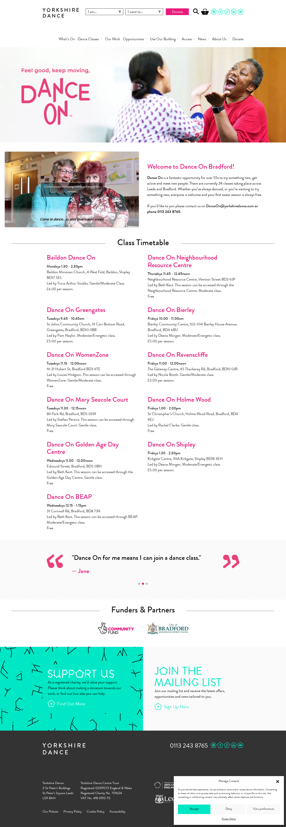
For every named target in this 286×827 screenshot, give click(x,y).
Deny (228, 809)
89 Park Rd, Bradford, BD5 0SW (71, 414)
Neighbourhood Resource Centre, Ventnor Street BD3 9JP (191, 280)
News (202, 39)
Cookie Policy (95, 812)
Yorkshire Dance (61, 12)
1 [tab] (139, 584)
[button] (278, 781)
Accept (194, 809)
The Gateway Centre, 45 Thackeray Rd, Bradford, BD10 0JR (193, 369)
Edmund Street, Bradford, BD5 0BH (74, 467)
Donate (177, 12)
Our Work (112, 39)
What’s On (67, 39)
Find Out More (71, 704)
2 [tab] (143, 584)
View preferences (263, 809)
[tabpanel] (143, 565)
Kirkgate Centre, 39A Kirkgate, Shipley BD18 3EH (185, 459)
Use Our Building (163, 39)
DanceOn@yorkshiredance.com (230, 206)
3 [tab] (147, 584)
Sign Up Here (176, 707)
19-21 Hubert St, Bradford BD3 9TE (73, 369)
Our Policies (50, 812)
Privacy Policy (229, 819)
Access (187, 39)
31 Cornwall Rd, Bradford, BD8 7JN (73, 511)
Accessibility (117, 812)
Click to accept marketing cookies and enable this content (72, 189)
